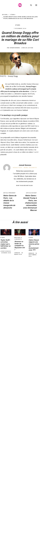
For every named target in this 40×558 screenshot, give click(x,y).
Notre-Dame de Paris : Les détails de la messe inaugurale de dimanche (9, 200)
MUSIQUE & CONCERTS (18, 238)
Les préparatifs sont (7, 137)
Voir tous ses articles (24, 185)
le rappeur (23, 94)
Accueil (5, 14)
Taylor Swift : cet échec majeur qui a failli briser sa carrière (5, 244)
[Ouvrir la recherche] (31, 5)
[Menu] (36, 5)
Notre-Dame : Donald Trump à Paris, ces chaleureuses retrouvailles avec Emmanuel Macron (30, 201)
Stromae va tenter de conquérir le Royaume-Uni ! (19, 245)
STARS (12, 14)
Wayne (36, 118)
